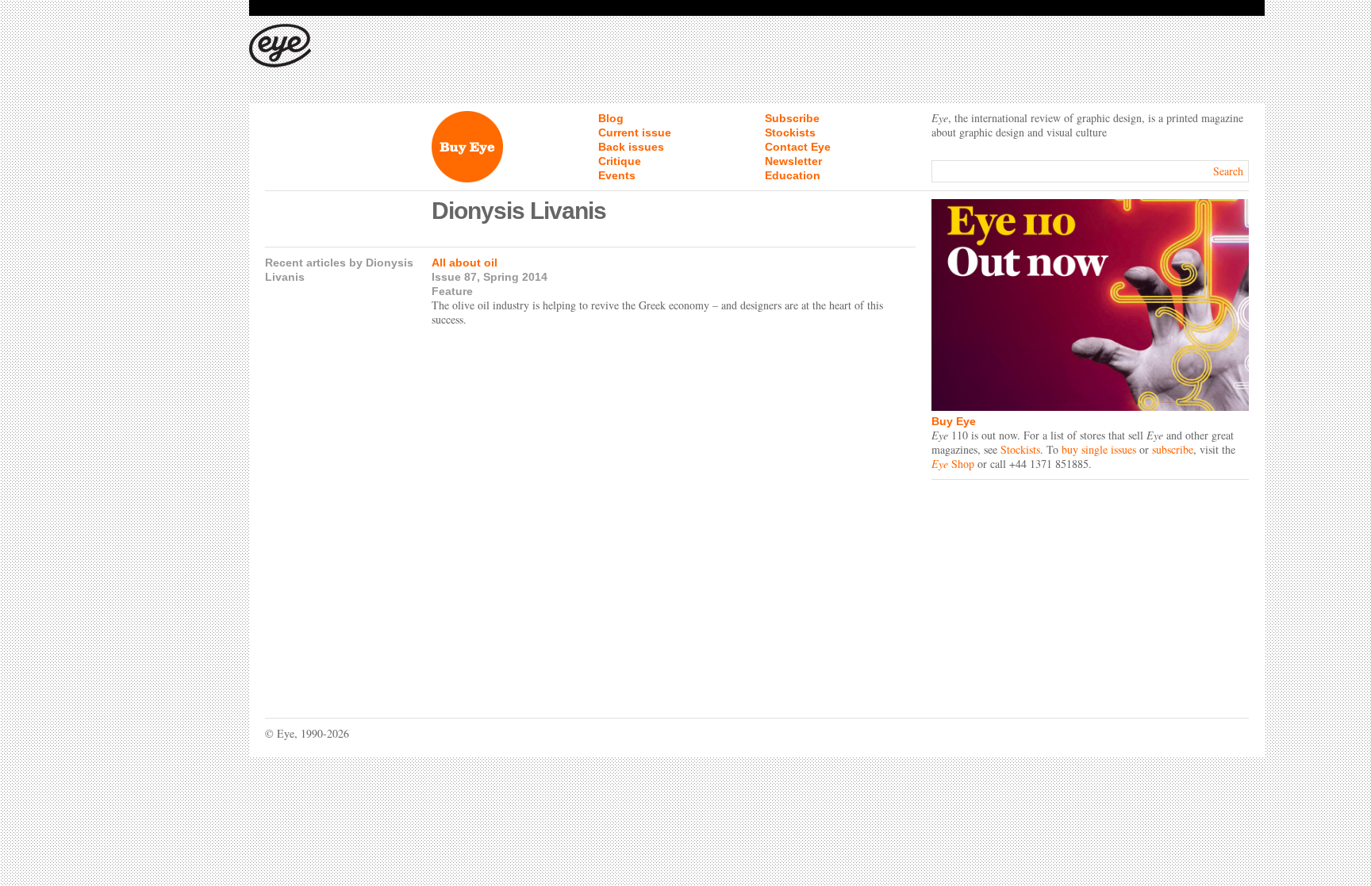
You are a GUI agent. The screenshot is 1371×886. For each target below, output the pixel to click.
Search (1228, 170)
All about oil (464, 262)
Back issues (631, 146)
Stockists (790, 132)
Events (617, 175)
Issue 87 (454, 276)
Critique (619, 161)
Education (792, 175)
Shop (952, 463)
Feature (452, 291)
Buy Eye (953, 421)
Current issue (634, 132)
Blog (611, 118)
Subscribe (792, 118)
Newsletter (793, 161)
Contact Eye (798, 146)
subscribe (1172, 449)
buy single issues (1099, 449)
